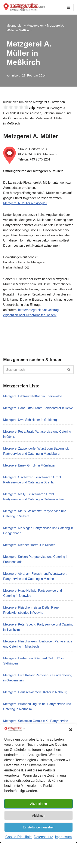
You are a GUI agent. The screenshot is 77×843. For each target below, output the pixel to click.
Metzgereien (14, 25)
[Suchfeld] (69, 369)
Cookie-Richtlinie (18, 837)
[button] (70, 730)
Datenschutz (43, 837)
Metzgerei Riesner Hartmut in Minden (29, 545)
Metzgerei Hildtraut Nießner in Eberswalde (32, 396)
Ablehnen (38, 815)
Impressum (63, 837)
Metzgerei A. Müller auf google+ (25, 203)
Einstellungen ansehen (38, 827)
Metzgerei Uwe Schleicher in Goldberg (30, 420)
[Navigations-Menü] (69, 7)
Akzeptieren (38, 804)
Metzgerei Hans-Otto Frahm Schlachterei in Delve (38, 408)
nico (15, 75)
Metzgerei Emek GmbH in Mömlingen (29, 465)
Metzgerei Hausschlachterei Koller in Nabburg (35, 692)
